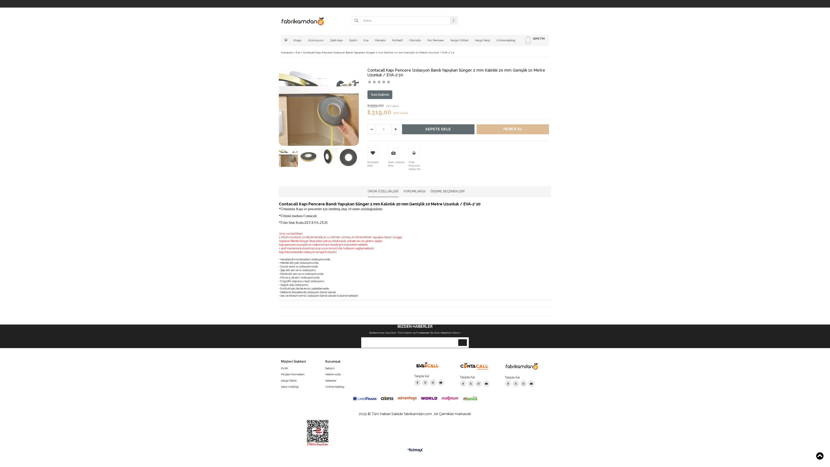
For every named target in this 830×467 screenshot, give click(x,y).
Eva (366, 40)
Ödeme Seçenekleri (447, 191)
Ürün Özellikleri (383, 191)
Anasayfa (287, 40)
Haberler (331, 380)
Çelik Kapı (336, 40)
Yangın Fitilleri (459, 40)
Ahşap (297, 40)
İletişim (330, 368)
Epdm (353, 40)
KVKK (284, 368)
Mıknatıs (380, 40)
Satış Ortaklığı (290, 386)
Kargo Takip (482, 40)
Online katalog (505, 40)
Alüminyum (316, 40)
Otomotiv (415, 40)
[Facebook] (417, 382)
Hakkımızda (333, 374)
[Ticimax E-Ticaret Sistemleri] (415, 450)
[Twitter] (425, 382)
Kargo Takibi (289, 380)
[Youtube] (440, 382)
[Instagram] (433, 382)
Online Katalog (334, 386)
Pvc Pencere (436, 40)
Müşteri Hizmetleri (293, 374)
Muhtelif (397, 40)
